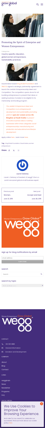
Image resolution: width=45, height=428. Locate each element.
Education (20, 54)
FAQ (3, 395)
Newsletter (6, 388)
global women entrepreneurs (14, 57)
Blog (3, 366)
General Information (13, 348)
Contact (5, 369)
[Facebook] (9, 150)
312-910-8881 (10, 344)
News (4, 384)
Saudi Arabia (24, 143)
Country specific (8, 54)
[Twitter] (13, 150)
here (12, 137)
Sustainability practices (11, 60)
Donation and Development (15, 352)
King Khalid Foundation (25, 84)
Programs (5, 391)
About (4, 362)
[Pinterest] (18, 150)
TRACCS (4, 86)
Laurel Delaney (22, 174)
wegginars (6, 380)
